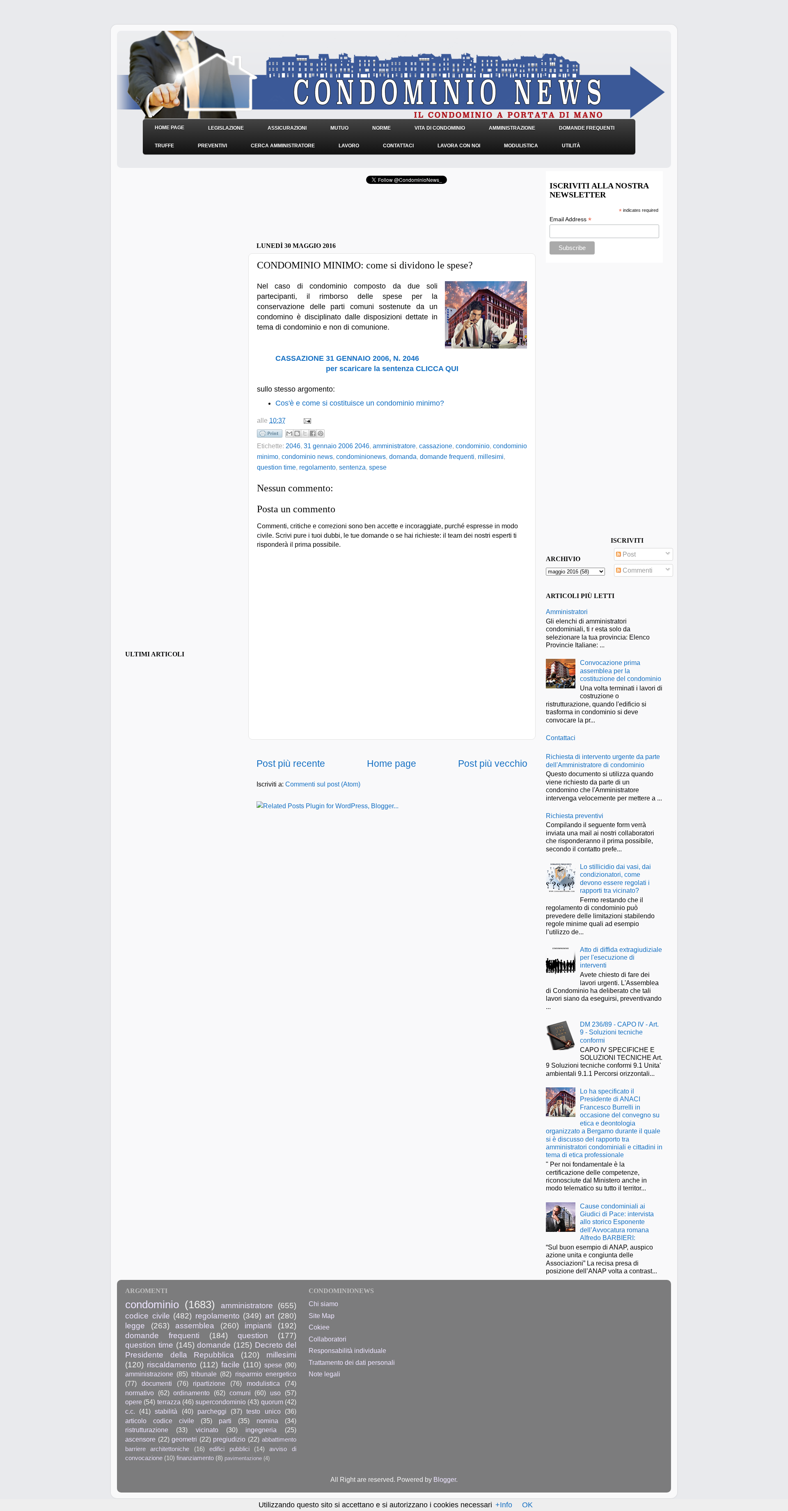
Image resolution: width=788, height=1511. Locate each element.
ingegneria (261, 1429)
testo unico (263, 1411)
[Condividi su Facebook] (313, 433)
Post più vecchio (492, 763)
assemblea (194, 1325)
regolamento (317, 467)
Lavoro (349, 146)
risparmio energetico (265, 1374)
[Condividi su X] (305, 433)
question (253, 1335)
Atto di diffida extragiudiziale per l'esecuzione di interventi (621, 957)
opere (133, 1402)
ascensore (140, 1439)
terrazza (169, 1402)
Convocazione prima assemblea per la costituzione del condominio (620, 670)
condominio (473, 445)
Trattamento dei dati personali (352, 1362)
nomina (267, 1420)
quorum (272, 1402)
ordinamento (191, 1392)
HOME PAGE (169, 128)
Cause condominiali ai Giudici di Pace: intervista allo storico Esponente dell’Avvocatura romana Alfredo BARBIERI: (617, 1222)
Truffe (164, 146)
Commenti (637, 570)
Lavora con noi (459, 146)
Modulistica (521, 146)
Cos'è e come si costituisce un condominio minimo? (359, 403)
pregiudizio (229, 1439)
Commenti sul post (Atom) (322, 784)
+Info (503, 1505)
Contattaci (398, 146)
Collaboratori (327, 1339)
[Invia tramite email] (289, 433)
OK (527, 1505)
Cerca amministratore (283, 146)
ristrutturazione (146, 1429)
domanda (403, 456)
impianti (258, 1325)
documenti (157, 1383)
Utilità (571, 146)
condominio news (307, 456)
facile (230, 1364)
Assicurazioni (287, 128)
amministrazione (149, 1374)
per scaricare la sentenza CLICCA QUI (392, 369)
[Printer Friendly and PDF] (269, 435)
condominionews (361, 456)
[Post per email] (305, 420)
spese (378, 467)
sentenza (352, 467)
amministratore (394, 445)
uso (275, 1392)
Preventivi (212, 146)
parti (225, 1420)
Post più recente (291, 763)
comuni (240, 1392)
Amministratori (567, 611)
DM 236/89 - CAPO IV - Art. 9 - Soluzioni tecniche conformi (619, 1032)
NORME (381, 128)
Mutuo (339, 128)
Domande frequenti (586, 128)
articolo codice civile (159, 1420)
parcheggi (212, 1411)
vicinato (207, 1429)
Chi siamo (323, 1303)
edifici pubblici (229, 1449)
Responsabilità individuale (347, 1350)
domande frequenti (447, 456)
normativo (139, 1392)
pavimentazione (243, 1458)
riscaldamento (172, 1364)
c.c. (130, 1411)
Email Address (570, 219)
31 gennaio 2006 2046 (336, 445)
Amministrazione (512, 128)
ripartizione (209, 1383)
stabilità (166, 1411)
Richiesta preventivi (574, 815)
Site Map (321, 1315)
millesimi (491, 456)
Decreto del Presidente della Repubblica (210, 1349)
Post (628, 554)
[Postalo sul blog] (297, 433)
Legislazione (226, 128)
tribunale (204, 1374)
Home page (391, 763)
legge (135, 1325)
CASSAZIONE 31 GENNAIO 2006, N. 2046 (347, 358)
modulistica (263, 1383)
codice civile (147, 1315)
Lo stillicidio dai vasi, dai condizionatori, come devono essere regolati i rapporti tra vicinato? (615, 878)
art (269, 1315)
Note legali (324, 1374)
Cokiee (319, 1327)
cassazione (435, 445)
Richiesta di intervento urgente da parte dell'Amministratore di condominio (603, 760)
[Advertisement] (353, 215)
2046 (293, 445)
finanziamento (195, 1458)
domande (214, 1344)
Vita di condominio (440, 128)
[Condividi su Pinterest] (320, 433)
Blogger (444, 1479)
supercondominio (220, 1402)
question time (276, 467)
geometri (184, 1439)
